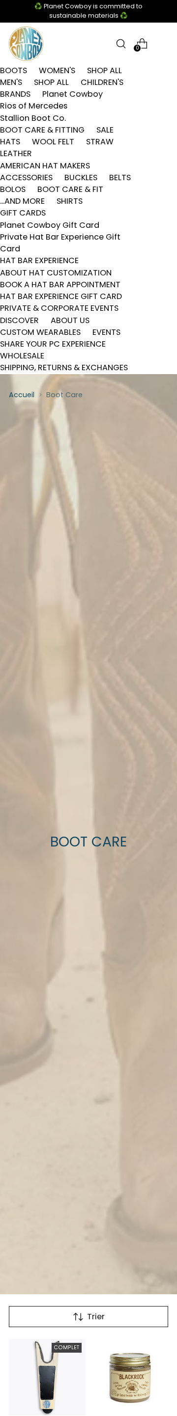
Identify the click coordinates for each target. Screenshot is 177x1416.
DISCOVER (19, 320)
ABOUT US (70, 320)
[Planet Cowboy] (26, 44)
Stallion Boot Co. (33, 118)
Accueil (21, 395)
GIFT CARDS (23, 212)
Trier (96, 1316)
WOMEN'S (57, 70)
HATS (10, 141)
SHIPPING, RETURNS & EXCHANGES (64, 367)
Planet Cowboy (72, 94)
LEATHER (16, 153)
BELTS (120, 177)
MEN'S (11, 82)
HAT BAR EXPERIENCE (39, 260)
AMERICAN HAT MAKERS (45, 165)
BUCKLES (80, 177)
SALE (105, 130)
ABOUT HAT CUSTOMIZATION (56, 272)
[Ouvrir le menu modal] (163, 43)
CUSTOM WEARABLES (40, 332)
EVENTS (106, 332)
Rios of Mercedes (33, 105)
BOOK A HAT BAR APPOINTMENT (60, 284)
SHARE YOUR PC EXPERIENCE (53, 344)
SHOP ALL (104, 70)
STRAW (100, 141)
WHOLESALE (22, 355)
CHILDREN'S (102, 82)
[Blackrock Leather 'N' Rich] (130, 1377)
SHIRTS (70, 201)
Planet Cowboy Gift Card (49, 225)
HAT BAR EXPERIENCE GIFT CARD (61, 296)
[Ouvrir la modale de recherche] (121, 43)
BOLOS (13, 189)
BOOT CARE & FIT (70, 189)
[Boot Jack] (47, 1377)
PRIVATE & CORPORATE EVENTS (59, 308)
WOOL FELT (53, 141)
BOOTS (13, 70)
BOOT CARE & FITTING (42, 130)
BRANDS (15, 94)
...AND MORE (22, 201)
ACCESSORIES (26, 177)
